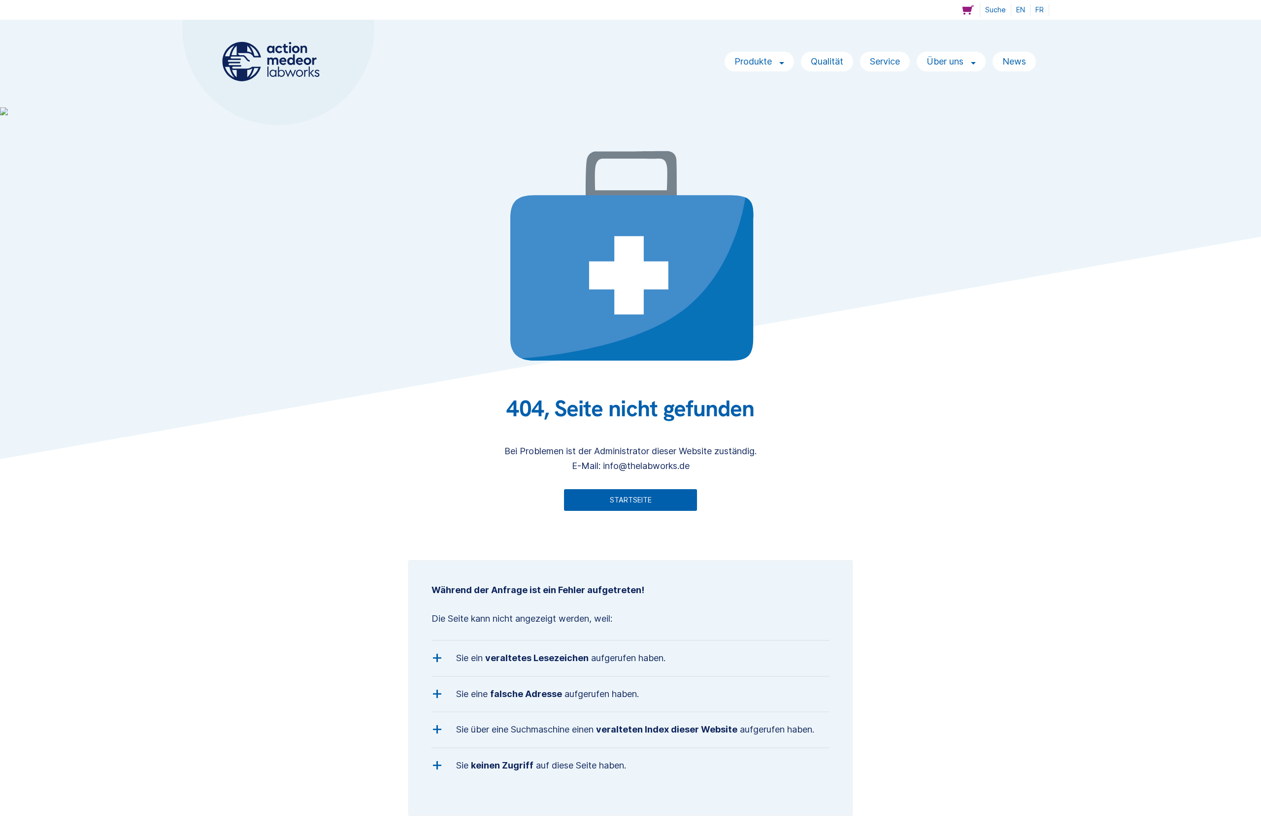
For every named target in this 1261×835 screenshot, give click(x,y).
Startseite (631, 500)
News (1014, 61)
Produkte (754, 61)
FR (1039, 9)
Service (885, 61)
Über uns (946, 61)
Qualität (827, 61)
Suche (995, 9)
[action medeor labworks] (271, 61)
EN (1020, 9)
